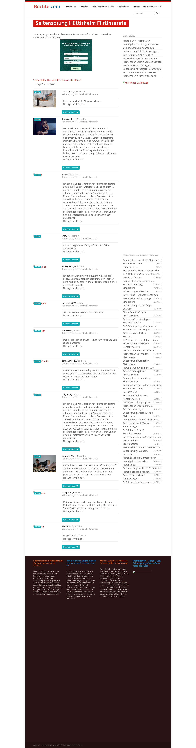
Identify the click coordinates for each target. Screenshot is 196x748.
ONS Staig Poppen (142, 277)
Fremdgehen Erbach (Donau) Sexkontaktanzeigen (142, 407)
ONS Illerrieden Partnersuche (142, 482)
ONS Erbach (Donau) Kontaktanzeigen (142, 431)
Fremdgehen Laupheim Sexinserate (142, 447)
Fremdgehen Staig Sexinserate (142, 281)
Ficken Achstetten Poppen (142, 329)
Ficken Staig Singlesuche (142, 291)
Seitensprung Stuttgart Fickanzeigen (142, 68)
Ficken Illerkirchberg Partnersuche (142, 390)
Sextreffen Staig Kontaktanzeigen (142, 295)
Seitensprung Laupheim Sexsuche (142, 452)
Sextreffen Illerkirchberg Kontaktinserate (142, 397)
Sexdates (84, 7)
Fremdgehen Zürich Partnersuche (140, 75)
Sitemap (80, 745)
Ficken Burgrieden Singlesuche (142, 368)
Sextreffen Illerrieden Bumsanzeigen (142, 477)
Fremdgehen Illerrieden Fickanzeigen (142, 463)
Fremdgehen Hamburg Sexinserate (141, 44)
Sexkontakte (123, 7)
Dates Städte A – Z (152, 7)
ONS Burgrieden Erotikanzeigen (142, 350)
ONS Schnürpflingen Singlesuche (142, 326)
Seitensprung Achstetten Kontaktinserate (142, 345)
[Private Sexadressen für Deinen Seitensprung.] (47, 7)
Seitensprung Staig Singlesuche (142, 286)
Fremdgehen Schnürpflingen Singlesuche (142, 300)
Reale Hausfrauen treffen (102, 7)
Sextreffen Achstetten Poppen (142, 335)
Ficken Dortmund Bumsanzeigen (140, 58)
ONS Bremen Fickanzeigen (136, 65)
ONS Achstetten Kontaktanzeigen (142, 340)
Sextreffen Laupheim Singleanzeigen (142, 437)
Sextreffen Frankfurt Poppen (138, 54)
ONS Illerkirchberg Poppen (142, 402)
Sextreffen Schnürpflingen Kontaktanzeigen (142, 321)
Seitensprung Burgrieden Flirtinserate (142, 362)
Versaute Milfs (71, 745)
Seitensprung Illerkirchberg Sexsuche (142, 385)
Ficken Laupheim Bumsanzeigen (142, 458)
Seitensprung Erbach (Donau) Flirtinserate (142, 414)
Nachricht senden (69, 112)
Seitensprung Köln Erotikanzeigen (140, 51)
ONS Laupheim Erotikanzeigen (142, 442)
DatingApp (71, 7)
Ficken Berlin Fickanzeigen (136, 40)
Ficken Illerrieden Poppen (142, 472)
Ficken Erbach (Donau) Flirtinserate (142, 419)
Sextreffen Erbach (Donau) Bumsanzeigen (142, 425)
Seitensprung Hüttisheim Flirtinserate (80, 94)
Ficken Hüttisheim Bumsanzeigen (142, 265)
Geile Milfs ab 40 (59, 745)
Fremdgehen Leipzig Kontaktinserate (142, 61)
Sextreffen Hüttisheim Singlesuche (142, 270)
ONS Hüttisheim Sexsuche (139, 273)
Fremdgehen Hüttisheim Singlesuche (142, 260)
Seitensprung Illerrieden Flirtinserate (142, 468)
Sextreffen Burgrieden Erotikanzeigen (142, 373)
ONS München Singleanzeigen (138, 47)
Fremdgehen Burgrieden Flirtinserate (142, 355)
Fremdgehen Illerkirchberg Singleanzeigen (142, 380)
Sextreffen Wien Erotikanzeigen (139, 72)
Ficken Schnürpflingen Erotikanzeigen (142, 314)
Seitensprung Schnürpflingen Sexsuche (142, 307)
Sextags (136, 7)
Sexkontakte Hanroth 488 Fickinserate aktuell (57, 79)
